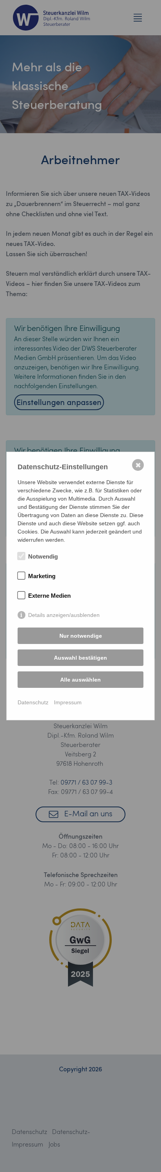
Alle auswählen (80, 679)
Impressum (68, 702)
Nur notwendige (80, 636)
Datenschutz (33, 702)
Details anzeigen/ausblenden (64, 615)
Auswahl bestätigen (80, 658)
